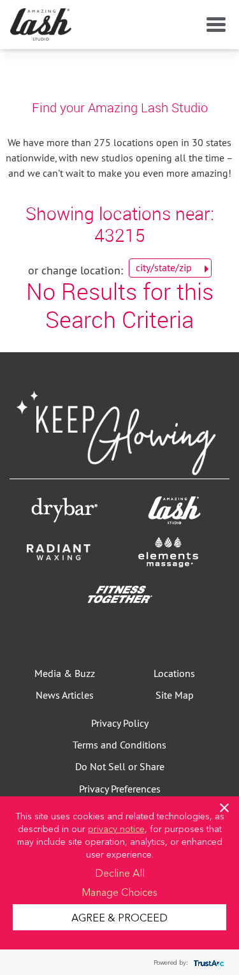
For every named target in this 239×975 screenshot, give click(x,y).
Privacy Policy (119, 723)
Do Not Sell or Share (119, 766)
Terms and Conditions (119, 744)
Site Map (175, 694)
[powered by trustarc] (207, 962)
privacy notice (116, 828)
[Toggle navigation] (213, 25)
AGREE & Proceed (119, 917)
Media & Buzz (64, 673)
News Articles (65, 694)
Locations (174, 673)
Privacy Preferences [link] (120, 788)
